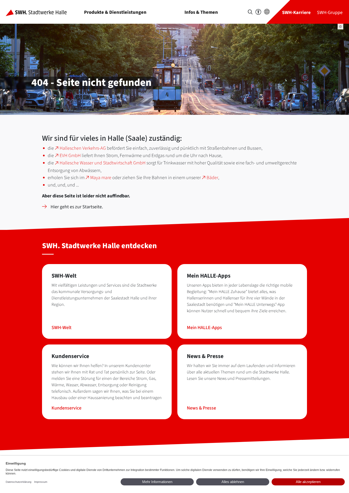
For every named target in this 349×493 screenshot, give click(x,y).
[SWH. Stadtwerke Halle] (40, 12)
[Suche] (250, 12)
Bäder (212, 177)
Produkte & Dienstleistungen (115, 12)
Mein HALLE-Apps (204, 327)
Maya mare (100, 177)
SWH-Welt (61, 327)
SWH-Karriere (296, 12)
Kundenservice (66, 408)
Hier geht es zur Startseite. (77, 207)
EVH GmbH (70, 155)
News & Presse (201, 408)
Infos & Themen (201, 12)
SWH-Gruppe (330, 12)
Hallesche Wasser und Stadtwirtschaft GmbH (103, 163)
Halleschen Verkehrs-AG (83, 148)
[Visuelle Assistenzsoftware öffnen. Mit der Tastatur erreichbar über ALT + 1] (258, 12)
